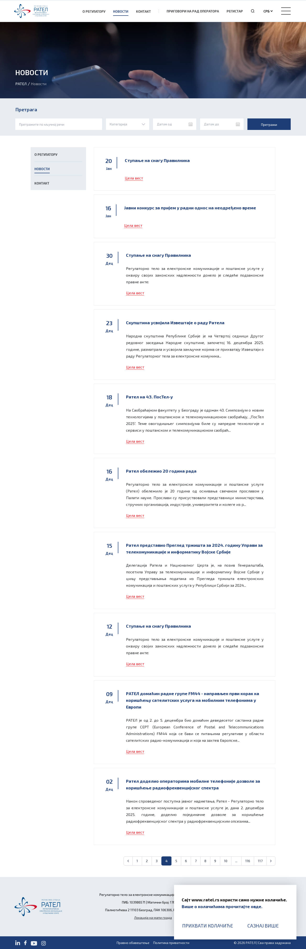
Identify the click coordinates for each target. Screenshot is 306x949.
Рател (21, 83)
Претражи (269, 125)
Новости (120, 11)
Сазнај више (263, 925)
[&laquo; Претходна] (128, 860)
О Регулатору (93, 11)
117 (260, 861)
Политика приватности (171, 943)
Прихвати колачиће (207, 925)
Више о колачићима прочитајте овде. (222, 906)
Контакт (143, 11)
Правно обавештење (133, 943)
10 (225, 861)
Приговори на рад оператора (193, 11)
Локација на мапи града (153, 918)
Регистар (235, 11)
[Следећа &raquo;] (270, 860)
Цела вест (134, 178)
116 (247, 861)
